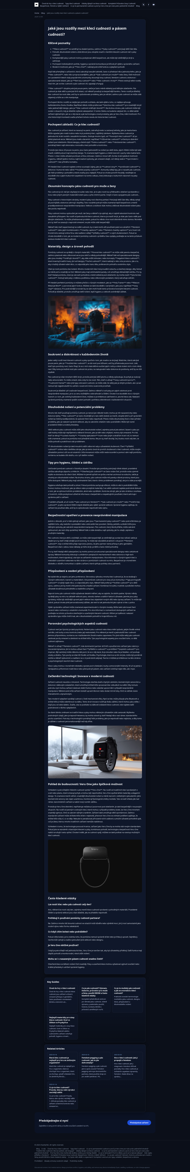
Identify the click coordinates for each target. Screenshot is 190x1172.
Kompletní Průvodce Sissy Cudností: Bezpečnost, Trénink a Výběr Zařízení (78, 1155)
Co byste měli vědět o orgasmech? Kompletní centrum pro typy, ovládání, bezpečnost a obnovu (103, 1157)
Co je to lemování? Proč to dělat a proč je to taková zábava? (120, 1153)
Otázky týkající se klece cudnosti (94, 3)
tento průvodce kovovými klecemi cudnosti (120, 289)
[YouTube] (153, 4)
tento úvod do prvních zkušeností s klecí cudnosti (108, 449)
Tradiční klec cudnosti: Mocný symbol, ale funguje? (55, 1151)
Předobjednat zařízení (139, 1123)
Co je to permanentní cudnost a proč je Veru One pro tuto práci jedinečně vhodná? (102, 6)
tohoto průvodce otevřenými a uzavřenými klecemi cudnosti (84, 613)
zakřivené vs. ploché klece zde (119, 397)
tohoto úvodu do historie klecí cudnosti (99, 117)
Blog (138, 6)
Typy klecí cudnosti (72, 3)
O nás (43, 1149)
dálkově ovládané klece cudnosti (105, 705)
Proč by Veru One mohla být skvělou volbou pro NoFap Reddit (73, 1153)
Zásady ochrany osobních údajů (56, 1161)
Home (37, 13)
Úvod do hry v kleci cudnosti (53, 3)
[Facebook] (148, 4)
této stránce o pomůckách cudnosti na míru (95, 560)
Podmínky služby (76, 1161)
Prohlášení (39, 1161)
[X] (143, 4)
